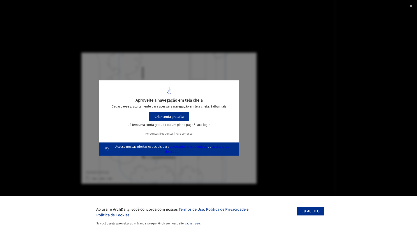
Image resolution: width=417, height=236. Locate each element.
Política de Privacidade (226, 209)
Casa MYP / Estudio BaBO (32, 8)
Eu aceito (310, 211)
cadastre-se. (193, 223)
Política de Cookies (112, 215)
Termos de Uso (191, 209)
